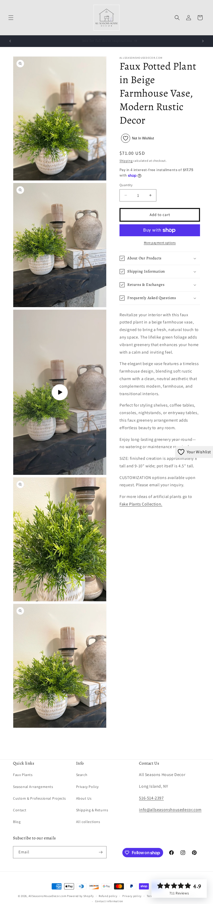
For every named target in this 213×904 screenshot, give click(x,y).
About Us (84, 798)
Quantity (125, 185)
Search (82, 774)
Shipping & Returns (92, 810)
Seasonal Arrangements (33, 786)
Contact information (109, 901)
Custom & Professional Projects (39, 798)
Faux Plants (23, 774)
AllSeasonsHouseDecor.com (47, 896)
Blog (17, 821)
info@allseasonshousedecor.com (170, 809)
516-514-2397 (151, 798)
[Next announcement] (203, 41)
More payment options (160, 243)
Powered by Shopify (80, 896)
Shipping (126, 161)
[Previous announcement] (10, 41)
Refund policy (108, 896)
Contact (19, 810)
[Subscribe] (100, 852)
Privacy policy (132, 896)
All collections (88, 821)
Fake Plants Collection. (140, 504)
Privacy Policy (87, 786)
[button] (11, 17)
